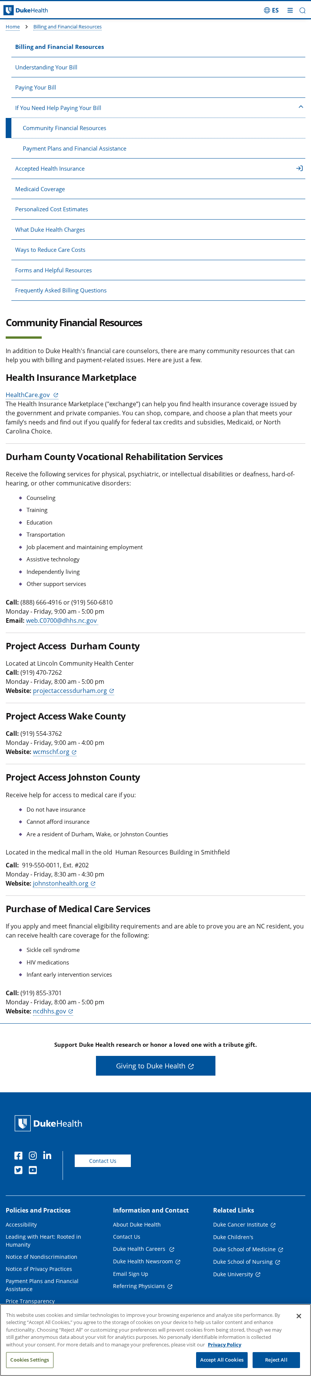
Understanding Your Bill (46, 67)
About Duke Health (137, 1224)
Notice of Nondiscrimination (41, 1256)
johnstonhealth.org (60, 883)
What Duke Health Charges (50, 229)
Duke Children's (233, 1237)
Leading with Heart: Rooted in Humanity (43, 1240)
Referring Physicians (139, 1286)
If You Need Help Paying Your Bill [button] (58, 108)
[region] (155, 1340)
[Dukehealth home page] (39, 10)
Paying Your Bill (35, 87)
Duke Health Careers (140, 1248)
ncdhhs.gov (49, 1011)
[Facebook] (20, 1156)
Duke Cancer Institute (240, 1224)
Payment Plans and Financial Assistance (74, 148)
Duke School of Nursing (243, 1261)
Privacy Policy (224, 1344)
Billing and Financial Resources (67, 26)
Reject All (276, 1359)
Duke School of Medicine (244, 1249)
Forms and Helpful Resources (53, 270)
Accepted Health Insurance (50, 168)
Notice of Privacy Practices (39, 1268)
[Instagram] (34, 1156)
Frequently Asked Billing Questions (61, 290)
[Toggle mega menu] (290, 10)
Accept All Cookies (221, 1359)
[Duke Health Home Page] (49, 1123)
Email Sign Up (130, 1273)
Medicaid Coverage (40, 189)
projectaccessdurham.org (70, 690)
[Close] (299, 1316)
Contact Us (102, 1160)
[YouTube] (34, 1171)
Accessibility (21, 1224)
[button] (271, 10)
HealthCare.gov (28, 395)
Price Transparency (30, 1301)
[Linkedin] (49, 1156)
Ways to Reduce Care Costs (50, 249)
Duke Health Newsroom (143, 1261)
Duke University (233, 1274)
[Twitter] (20, 1171)
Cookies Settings (29, 1359)
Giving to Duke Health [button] (150, 1065)
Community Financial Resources (64, 128)
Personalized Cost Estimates (51, 209)
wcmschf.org (51, 752)
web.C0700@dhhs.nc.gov (62, 620)
